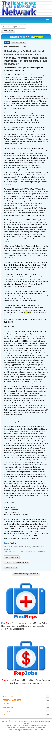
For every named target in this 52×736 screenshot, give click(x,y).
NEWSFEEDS (8, 696)
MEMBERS (7, 711)
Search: (11, 557)
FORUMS (6, 703)
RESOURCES (8, 707)
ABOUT (5, 715)
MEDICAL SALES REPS (12, 700)
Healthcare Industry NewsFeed (25, 573)
